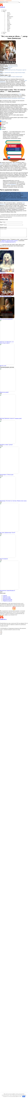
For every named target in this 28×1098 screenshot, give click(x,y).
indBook (2, 7)
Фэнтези (8, 27)
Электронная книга (13, 66)
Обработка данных (7, 600)
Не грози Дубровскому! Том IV (7, 532)
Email (2, 224)
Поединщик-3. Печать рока (6, 474)
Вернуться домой (4, 392)
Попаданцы (9, 17)
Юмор (8, 29)
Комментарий (3, 227)
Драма (8, 15)
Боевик (8, 12)
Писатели (4, 32)
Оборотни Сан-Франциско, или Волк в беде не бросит (7, 342)
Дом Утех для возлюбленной (6, 319)
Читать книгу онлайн (5, 76)
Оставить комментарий (16, 76)
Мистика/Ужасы (10, 16)
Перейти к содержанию (6, 0)
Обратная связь (6, 597)
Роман (8, 20)
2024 (9, 68)
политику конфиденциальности (8, 242)
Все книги (4, 10)
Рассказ (8, 21)
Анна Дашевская (8, 67)
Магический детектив (10, 69)
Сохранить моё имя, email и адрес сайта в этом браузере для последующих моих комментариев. (12, 245)
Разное (8, 31)
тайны (1, 73)
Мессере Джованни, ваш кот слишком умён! (11, 418)
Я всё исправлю (4, 558)
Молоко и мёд (3, 365)
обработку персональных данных (9, 240)
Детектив (8, 14)
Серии (4, 33)
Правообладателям (7, 599)
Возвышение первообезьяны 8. (7, 590)
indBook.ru (3, 619)
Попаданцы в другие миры (18, 98)
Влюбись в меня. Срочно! (6, 444)
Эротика (8, 28)
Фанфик (8, 25)
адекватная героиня (9, 72)
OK (23, 1096)
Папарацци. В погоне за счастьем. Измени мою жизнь (13, 500)
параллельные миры (20, 72)
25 (3, 72)
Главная (5, 595)
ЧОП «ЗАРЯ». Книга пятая (6, 296)
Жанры (4, 11)
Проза (8, 19)
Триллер (8, 23)
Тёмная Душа (3, 273)
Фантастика (9, 24)
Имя (1, 222)
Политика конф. (7, 598)
